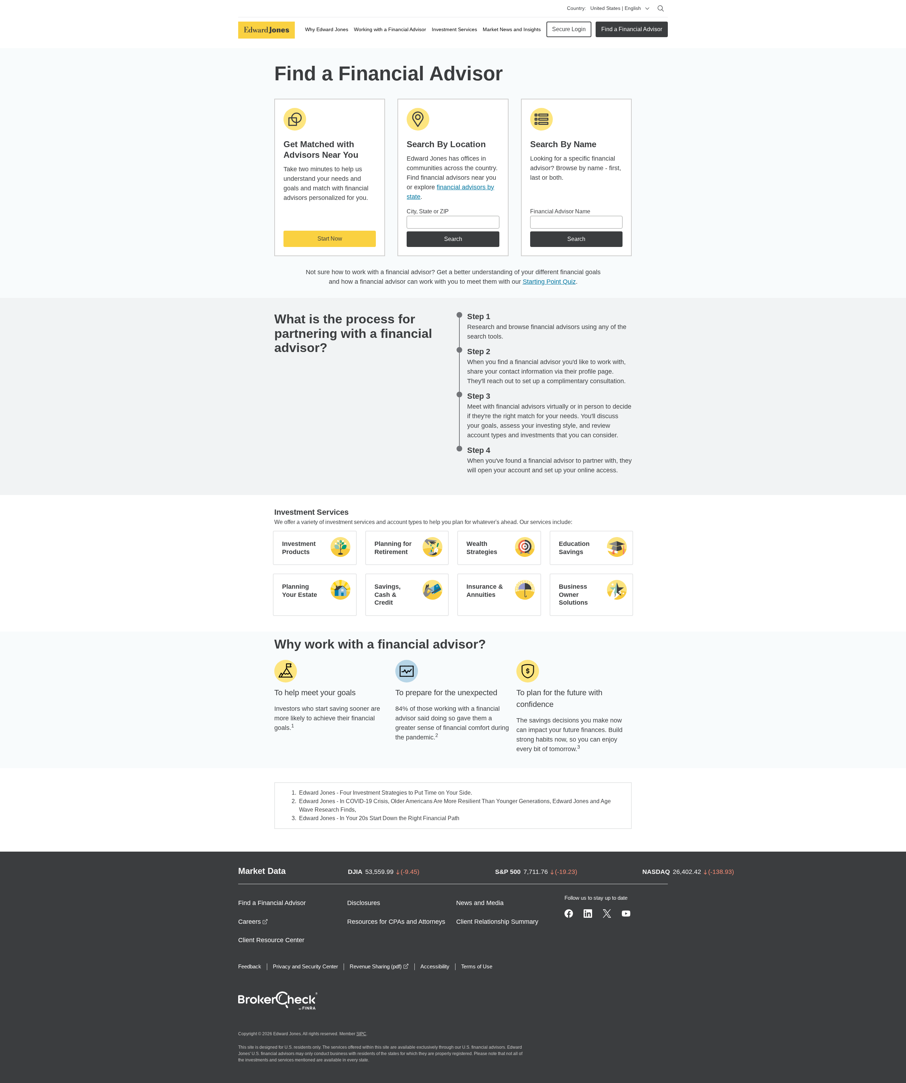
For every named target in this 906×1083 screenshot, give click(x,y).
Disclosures (363, 902)
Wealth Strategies (481, 547)
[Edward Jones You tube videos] (626, 913)
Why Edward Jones (326, 29)
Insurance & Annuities (484, 590)
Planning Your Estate (299, 590)
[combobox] (453, 222)
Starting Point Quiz (549, 281)
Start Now (329, 239)
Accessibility (434, 966)
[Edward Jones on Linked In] (588, 913)
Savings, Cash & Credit (387, 594)
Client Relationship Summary (497, 921)
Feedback (249, 966)
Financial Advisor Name (560, 211)
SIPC (361, 1033)
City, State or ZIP (428, 211)
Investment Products (299, 547)
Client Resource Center (271, 940)
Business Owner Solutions (573, 594)
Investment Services (454, 29)
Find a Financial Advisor (631, 29)
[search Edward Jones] (661, 8)
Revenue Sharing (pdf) (379, 966)
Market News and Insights (512, 29)
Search (453, 239)
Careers (253, 921)
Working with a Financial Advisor (390, 29)
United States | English (615, 8)
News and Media (480, 902)
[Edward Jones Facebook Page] (568, 913)
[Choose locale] (647, 8)
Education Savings (574, 547)
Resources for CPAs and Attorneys (396, 921)
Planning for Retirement (393, 547)
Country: (576, 8)
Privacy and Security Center (305, 966)
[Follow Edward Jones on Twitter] (607, 913)
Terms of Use (476, 966)
